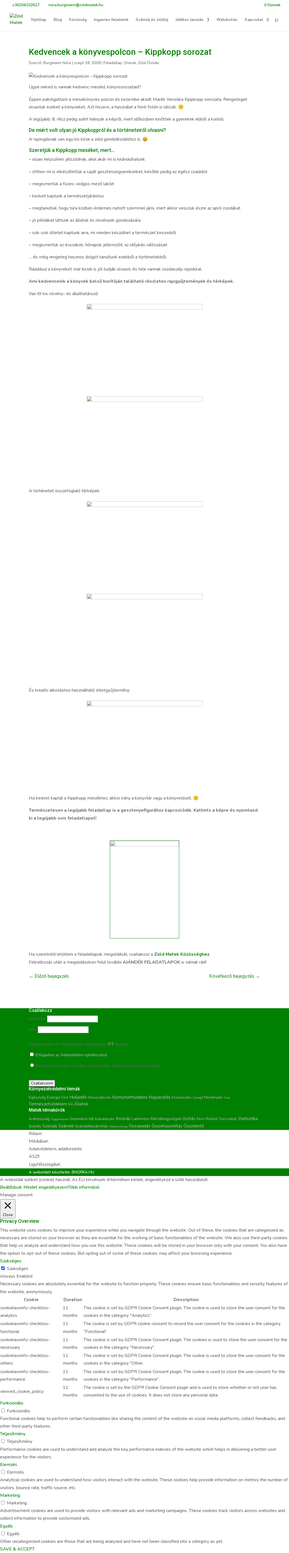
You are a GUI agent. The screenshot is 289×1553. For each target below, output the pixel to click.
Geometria (78, 1118)
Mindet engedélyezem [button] (45, 1187)
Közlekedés (182, 1097)
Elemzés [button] (8, 1464)
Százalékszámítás (91, 1126)
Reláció (211, 1118)
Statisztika (248, 1118)
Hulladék (78, 1097)
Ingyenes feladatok (111, 20)
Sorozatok (228, 1118)
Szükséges (17, 1269)
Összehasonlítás (167, 1126)
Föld (64, 1097)
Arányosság (39, 1118)
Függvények (59, 1119)
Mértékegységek (165, 1118)
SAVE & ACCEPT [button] (17, 1549)
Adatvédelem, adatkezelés (55, 1149)
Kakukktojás (105, 1118)
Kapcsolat (254, 20)
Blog (58, 20)
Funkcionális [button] (11, 1403)
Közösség (78, 20)
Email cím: (37, 1018)
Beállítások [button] (11, 1187)
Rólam (35, 1134)
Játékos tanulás (189, 20)
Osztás (188, 1118)
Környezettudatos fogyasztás (141, 1097)
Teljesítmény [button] (12, 1434)
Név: (33, 1029)
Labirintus (140, 1118)
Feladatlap (113, 63)
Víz (70, 1104)
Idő (91, 1118)
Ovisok (130, 63)
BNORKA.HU (83, 1172)
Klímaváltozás (99, 1097)
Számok (66, 1126)
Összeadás (139, 1126)
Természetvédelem (48, 1104)
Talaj (226, 1097)
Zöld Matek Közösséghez (181, 954)
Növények (213, 1097)
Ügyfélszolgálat (44, 1164)
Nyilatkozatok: (41, 1044)
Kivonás (123, 1118)
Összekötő (193, 1126)
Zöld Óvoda (148, 63)
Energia (53, 1097)
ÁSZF (34, 1156)
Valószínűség (118, 1126)
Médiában (38, 1141)
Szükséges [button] (10, 1261)
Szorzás (49, 1126)
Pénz (200, 1118)
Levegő (198, 1097)
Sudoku (35, 1126)
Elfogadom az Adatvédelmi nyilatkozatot (70, 1055)
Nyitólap (38, 20)
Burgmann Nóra (57, 63)
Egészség (37, 1097)
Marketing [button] (10, 1495)
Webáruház (227, 20)
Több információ (83, 1187)
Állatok (81, 1104)
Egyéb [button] (6, 1526)
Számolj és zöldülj (152, 20)
